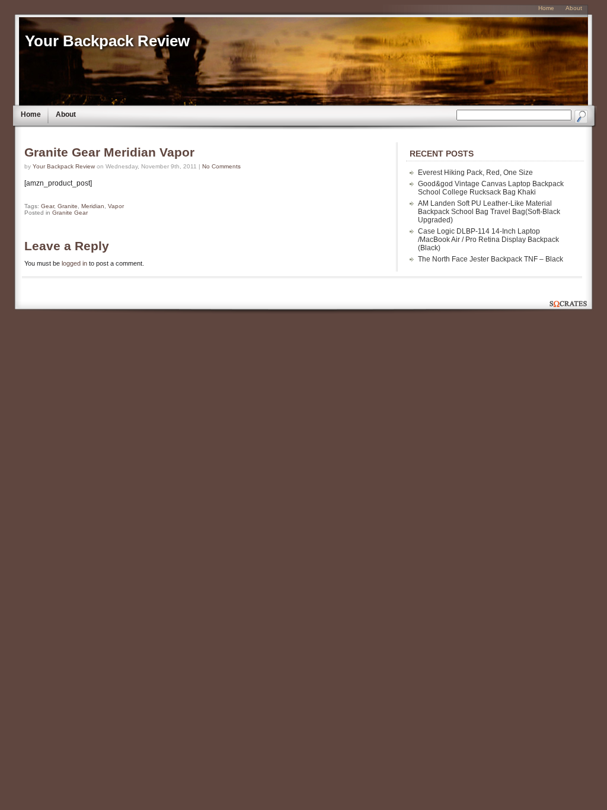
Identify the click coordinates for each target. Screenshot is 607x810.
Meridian (92, 206)
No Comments (221, 166)
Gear (47, 206)
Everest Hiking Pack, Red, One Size (475, 172)
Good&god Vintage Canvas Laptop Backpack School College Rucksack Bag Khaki (491, 188)
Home (31, 114)
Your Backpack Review (107, 41)
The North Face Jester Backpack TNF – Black (490, 259)
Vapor (116, 206)
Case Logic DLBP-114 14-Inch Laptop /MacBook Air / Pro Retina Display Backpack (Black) (488, 239)
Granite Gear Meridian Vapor (109, 152)
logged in (74, 263)
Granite (67, 206)
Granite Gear (70, 212)
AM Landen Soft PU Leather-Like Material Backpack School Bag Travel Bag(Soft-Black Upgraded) (489, 211)
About (66, 114)
